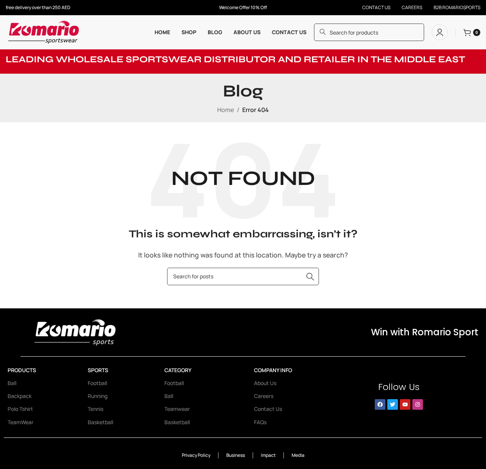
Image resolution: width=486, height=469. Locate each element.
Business (235, 455)
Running (97, 396)
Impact (268, 455)
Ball (12, 383)
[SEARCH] (310, 276)
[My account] (439, 32)
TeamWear (20, 422)
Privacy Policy (196, 455)
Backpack (20, 396)
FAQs (260, 422)
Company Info (273, 370)
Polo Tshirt (20, 408)
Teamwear (177, 408)
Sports (98, 370)
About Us (265, 383)
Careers (263, 396)
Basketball (100, 422)
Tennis (95, 408)
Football (97, 383)
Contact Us (268, 408)
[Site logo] (44, 31)
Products (22, 370)
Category (177, 370)
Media (298, 455)
